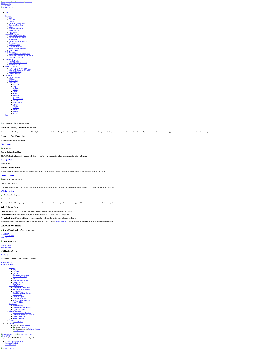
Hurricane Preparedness (16, 28)
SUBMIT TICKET (7, 264)
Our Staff (12, 19)
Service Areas (13, 82)
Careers (11, 21)
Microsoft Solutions (11, 66)
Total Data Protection (15, 46)
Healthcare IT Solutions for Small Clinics (22, 55)
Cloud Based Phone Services (18, 41)
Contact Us (8, 75)
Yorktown (16, 97)
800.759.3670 (5, 234)
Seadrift (15, 100)
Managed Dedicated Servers (18, 63)
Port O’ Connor (18, 99)
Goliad (15, 90)
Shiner (15, 93)
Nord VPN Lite (14, 50)
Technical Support (14, 77)
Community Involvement (17, 23)
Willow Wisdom (14, 30)
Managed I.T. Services (12, 34)
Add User (12, 79)
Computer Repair (14, 45)
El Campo (16, 108)
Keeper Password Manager (17, 48)
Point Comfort (17, 102)
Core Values (12, 32)
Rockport (16, 95)
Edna (14, 86)
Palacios (15, 106)
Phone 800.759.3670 (7, 262)
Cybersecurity (13, 43)
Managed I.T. (6, 160)
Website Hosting (14, 61)
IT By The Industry (11, 52)
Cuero (15, 91)
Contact (11, 323)
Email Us (4, 237)
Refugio (15, 113)
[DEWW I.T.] (7, 7)
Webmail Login (6, 245)
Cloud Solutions (7, 175)
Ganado (15, 104)
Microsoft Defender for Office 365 (20, 70)
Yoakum (15, 88)
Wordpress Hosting (15, 64)
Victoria (15, 111)
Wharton (15, 109)
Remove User (13, 81)
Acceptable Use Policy (12, 343)
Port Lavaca (16, 84)
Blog (10, 18)
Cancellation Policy (11, 345)
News (10, 27)
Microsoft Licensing (15, 72)
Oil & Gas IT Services (16, 57)
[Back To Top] (7, 348)
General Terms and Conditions (14, 341)
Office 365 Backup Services (18, 68)
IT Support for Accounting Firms (19, 54)
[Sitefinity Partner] (24, 334)
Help (6, 115)
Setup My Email (6, 247)
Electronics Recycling (16, 25)
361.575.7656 (5, 5)
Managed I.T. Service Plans (17, 36)
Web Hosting (9, 59)
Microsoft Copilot (14, 73)
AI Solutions (13, 39)
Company (8, 16)
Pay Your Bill (5, 255)
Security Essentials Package (17, 37)
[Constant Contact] (8, 334)
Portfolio (11, 320)
